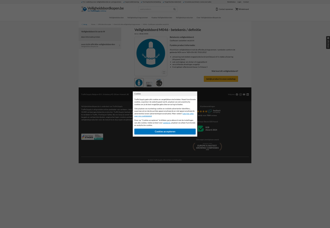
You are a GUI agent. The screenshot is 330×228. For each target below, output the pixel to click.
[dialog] (165, 114)
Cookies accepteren (165, 131)
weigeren (166, 123)
